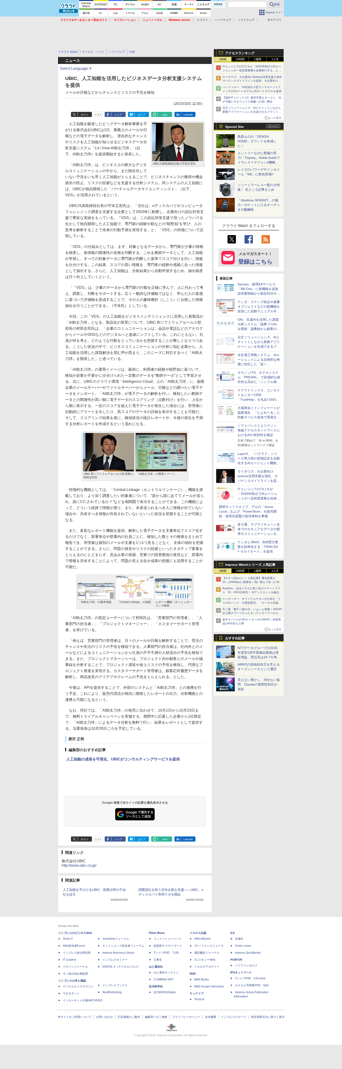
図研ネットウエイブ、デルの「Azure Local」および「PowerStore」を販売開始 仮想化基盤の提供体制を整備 (248, 511)
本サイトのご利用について (74, 1017)
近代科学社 (156, 986)
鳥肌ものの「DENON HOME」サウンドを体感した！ (257, 141)
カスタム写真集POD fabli (252, 985)
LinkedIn (188, 114)
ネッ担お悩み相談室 (75, 973)
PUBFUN (236, 959)
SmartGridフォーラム (115, 938)
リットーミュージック (167, 938)
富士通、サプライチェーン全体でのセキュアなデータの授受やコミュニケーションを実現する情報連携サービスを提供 (259, 534)
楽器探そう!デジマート (168, 945)
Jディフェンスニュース (209, 945)
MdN (193, 973)
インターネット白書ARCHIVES (82, 1000)
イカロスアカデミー (206, 966)
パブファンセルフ (246, 965)
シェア (118, 114)
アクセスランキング (240, 53)
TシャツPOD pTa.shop (250, 978)
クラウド (202, 20)
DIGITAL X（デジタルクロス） (121, 966)
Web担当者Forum (74, 945)
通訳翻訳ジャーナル (206, 952)
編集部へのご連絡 (156, 1017)
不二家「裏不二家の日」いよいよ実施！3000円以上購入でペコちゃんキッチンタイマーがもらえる (252, 613)
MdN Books (201, 979)
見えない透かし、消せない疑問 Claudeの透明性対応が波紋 (259, 684)
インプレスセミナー (114, 959)
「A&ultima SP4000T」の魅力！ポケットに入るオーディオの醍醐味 (259, 204)
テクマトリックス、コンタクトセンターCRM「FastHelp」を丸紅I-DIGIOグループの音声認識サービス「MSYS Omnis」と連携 (259, 399)
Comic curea (243, 945)
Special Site (234, 127)
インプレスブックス (114, 985)
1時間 (222, 59)
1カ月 (275, 59)
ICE (232, 933)
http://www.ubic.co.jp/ (79, 865)
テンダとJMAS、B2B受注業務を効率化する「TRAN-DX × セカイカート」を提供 (258, 546)
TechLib (199, 999)
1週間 (257, 59)
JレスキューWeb (204, 959)
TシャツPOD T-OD (166, 952)
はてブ (141, 114)
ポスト (84, 114)
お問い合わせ (104, 1017)
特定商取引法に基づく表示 (268, 1017)
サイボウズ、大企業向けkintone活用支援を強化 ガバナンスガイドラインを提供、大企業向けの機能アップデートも (253, 81)
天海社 (239, 938)
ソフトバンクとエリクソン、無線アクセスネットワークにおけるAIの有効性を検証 (259, 430)
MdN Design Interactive (209, 986)
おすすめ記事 (235, 638)
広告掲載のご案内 (129, 1017)
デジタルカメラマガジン (78, 986)
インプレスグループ (233, 1017)
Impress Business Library (118, 952)
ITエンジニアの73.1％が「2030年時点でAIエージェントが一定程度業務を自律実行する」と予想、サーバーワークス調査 (251, 70)
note (164, 114)
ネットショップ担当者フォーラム (123, 945)
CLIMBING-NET (164, 979)
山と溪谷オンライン (166, 972)
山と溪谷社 (156, 966)
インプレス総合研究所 (77, 952)
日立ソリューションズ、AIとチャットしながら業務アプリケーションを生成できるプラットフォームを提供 (251, 111)
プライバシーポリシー (186, 1017)
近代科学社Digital (165, 992)
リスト (98, 114)
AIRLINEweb (202, 938)
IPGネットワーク (241, 972)
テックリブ (197, 993)
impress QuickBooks (248, 952)
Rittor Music (157, 933)
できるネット (71, 993)
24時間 (240, 59)
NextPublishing (112, 992)
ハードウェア (223, 20)
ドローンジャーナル (75, 966)
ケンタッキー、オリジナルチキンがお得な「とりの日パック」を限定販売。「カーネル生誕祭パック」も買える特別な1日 (251, 602)
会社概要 (210, 1017)
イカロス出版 (198, 933)
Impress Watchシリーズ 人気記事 (250, 564)
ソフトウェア (246, 20)
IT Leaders (69, 959)
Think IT (68, 938)
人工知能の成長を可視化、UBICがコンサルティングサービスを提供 (123, 759)
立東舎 (158, 959)
